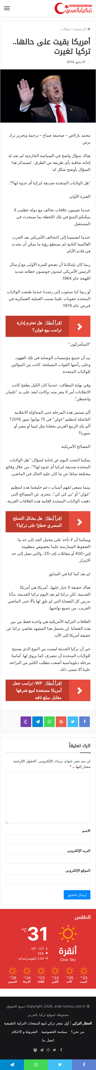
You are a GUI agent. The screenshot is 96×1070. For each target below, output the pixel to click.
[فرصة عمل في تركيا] (35, 1050)
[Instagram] (48, 1050)
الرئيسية (80, 29)
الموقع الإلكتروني (78, 870)
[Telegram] (41, 1050)
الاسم (86, 830)
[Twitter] (54, 1050)
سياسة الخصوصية (54, 1031)
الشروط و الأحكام (25, 1031)
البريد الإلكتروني (78, 850)
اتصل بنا (48, 1040)
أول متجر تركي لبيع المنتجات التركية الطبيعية (36, 1023)
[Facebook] (61, 1050)
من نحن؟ (77, 1031)
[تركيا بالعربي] (73, 8)
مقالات (65, 29)
